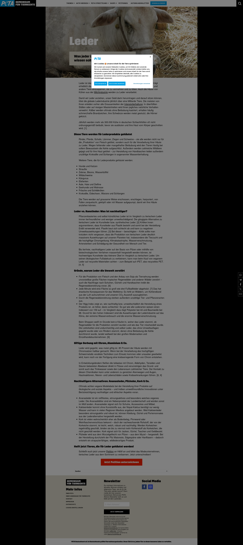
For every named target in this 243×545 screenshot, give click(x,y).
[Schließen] (150, 57)
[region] (122, 71)
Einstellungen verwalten (141, 83)
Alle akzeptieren (100, 83)
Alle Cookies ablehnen (117, 83)
